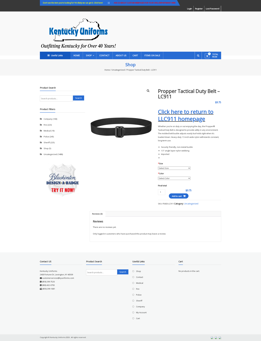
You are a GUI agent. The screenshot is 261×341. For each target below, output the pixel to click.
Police (46, 136)
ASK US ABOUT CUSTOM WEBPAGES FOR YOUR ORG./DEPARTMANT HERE (145, 3)
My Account (141, 312)
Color (161, 173)
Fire (45, 124)
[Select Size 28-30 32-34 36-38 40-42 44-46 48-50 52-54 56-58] (174, 168)
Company (48, 119)
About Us (121, 55)
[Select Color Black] (174, 178)
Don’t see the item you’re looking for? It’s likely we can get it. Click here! (73, 3)
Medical (47, 130)
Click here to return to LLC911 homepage (185, 115)
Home (76, 55)
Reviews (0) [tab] (97, 213)
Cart (135, 55)
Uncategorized (118, 69)
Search (78, 98)
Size (160, 163)
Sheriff (47, 142)
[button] (148, 91)
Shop (89, 55)
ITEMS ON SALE (152, 55)
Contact (104, 55)
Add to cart (177, 196)
